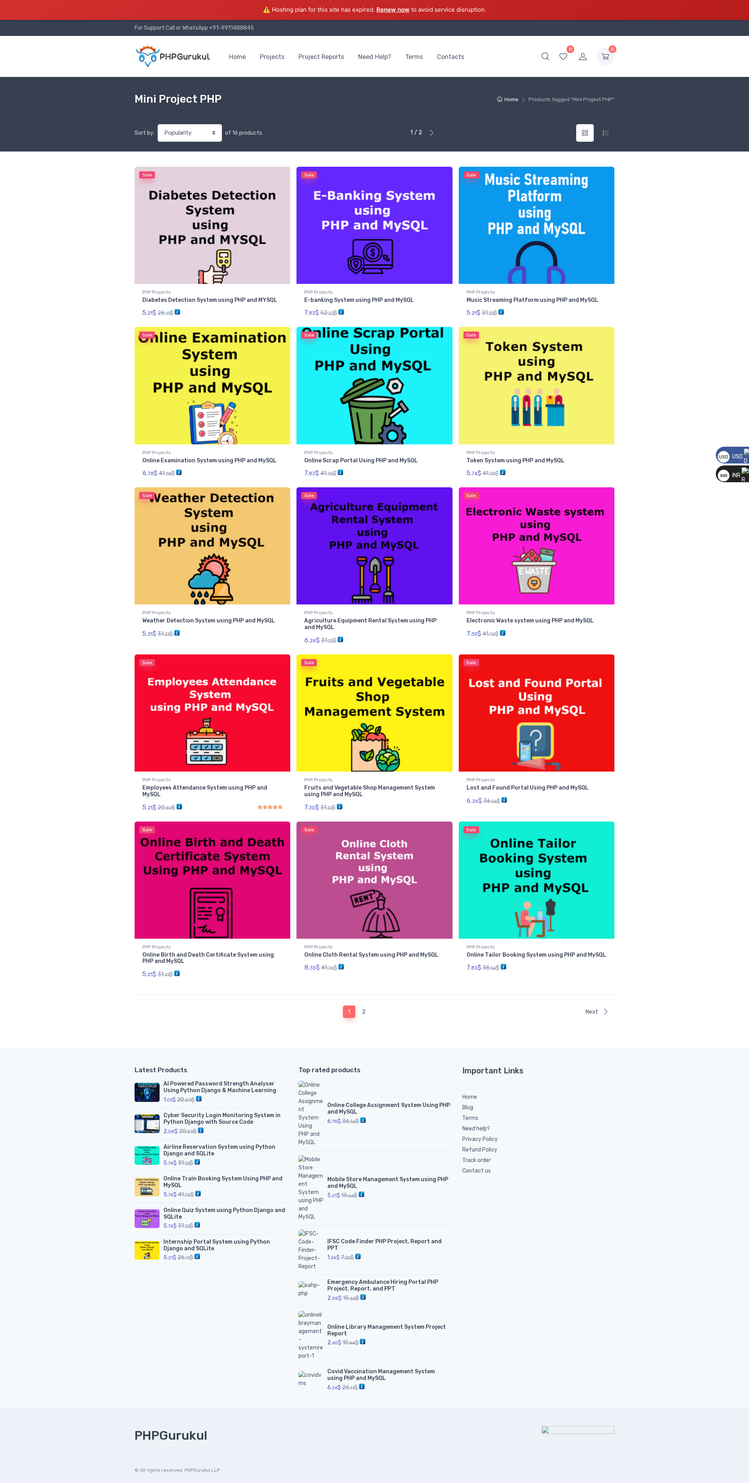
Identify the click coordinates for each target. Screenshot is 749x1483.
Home (237, 57)
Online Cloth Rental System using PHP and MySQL (371, 955)
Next (592, 1011)
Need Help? (374, 57)
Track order (476, 1160)
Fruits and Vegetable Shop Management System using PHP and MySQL (369, 791)
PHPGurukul (171, 1435)
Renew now (393, 9)
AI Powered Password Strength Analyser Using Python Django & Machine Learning (219, 1087)
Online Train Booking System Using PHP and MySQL (222, 1182)
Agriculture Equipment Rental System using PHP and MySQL (370, 624)
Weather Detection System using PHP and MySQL (208, 620)
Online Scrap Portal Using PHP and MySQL (361, 460)
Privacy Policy (480, 1139)
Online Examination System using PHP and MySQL (209, 460)
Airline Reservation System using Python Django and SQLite (219, 1150)
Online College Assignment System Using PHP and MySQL (388, 1108)
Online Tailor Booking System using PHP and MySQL (536, 955)
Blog (467, 1107)
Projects (272, 57)
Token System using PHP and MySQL (515, 460)
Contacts (450, 57)
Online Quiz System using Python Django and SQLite (224, 1213)
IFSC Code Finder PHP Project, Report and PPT (384, 1244)
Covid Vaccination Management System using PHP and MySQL (381, 1374)
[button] (545, 56)
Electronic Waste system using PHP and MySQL (530, 620)
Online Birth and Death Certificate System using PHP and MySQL (208, 958)
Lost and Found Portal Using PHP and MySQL (528, 787)
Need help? (476, 1128)
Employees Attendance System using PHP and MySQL (204, 791)
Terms (414, 57)
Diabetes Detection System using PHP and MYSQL (209, 300)
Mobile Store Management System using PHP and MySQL (387, 1182)
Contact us (476, 1171)
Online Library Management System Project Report (386, 1330)
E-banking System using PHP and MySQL (359, 300)
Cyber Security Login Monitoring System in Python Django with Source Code (221, 1118)
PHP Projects (156, 292)
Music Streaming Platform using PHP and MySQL (532, 300)
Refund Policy (479, 1149)
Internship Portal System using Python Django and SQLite (216, 1245)
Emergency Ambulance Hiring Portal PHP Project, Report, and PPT (382, 1285)
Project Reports (321, 57)
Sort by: (144, 133)
